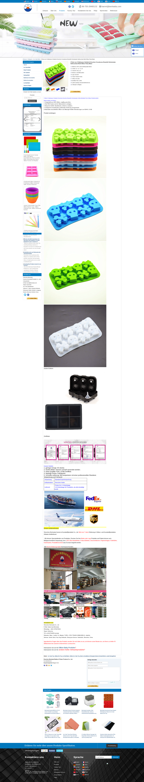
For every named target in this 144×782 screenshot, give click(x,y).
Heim (57, 757)
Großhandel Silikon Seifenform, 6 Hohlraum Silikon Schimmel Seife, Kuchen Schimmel (32, 183)
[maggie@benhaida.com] (49, 665)
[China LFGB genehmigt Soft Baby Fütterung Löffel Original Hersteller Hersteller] (32, 220)
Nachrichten (103, 11)
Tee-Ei (25, 64)
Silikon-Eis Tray (58, 656)
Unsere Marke (58, 774)
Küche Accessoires (28, 80)
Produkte (62, 11)
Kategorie (30, 59)
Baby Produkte (27, 70)
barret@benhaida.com (111, 6)
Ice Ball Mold (27, 83)
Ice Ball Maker (66, 656)
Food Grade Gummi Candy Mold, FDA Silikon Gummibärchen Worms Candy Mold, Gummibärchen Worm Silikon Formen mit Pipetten (32, 157)
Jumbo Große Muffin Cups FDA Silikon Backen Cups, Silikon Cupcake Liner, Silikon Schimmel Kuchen (32, 207)
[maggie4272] (44, 665)
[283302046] (47, 665)
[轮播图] (72, 35)
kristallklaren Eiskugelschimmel (91, 656)
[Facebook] (69, 6)
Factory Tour (71, 11)
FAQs (95, 11)
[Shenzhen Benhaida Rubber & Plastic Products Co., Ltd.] (28, 8)
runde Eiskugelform (111, 656)
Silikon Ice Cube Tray (75, 656)
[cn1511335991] (51, 665)
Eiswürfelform (102, 656)
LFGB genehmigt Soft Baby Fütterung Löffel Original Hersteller (31, 232)
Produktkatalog (112, 745)
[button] (39, 119)
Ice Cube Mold (36, 59)
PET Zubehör (27, 72)
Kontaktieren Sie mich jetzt (32, 298)
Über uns (53, 11)
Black (81, 656)
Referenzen (113, 11)
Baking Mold (27, 75)
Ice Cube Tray (51, 656)
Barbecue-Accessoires (29, 77)
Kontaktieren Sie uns (84, 11)
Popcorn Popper (27, 85)
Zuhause (45, 11)
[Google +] (44, 750)
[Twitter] (73, 6)
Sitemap (56, 769)
